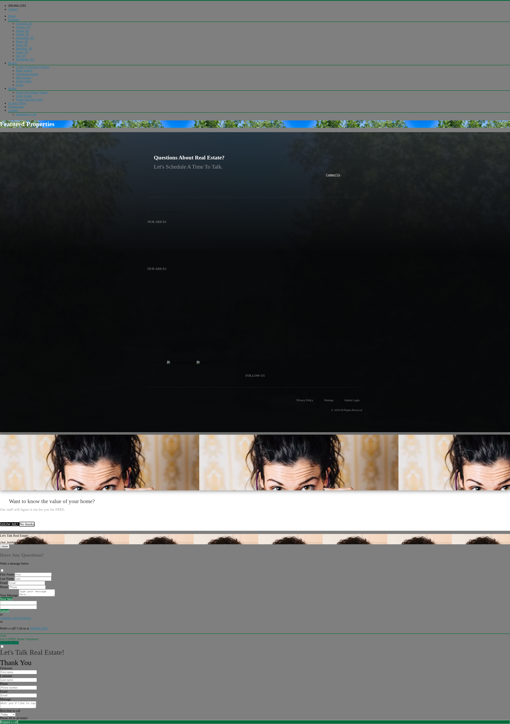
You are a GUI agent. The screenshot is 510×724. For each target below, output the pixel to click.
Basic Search (24, 70)
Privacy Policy (305, 400)
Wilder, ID (22, 34)
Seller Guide (24, 96)
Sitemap (328, 400)
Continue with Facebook (15, 618)
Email (3, 582)
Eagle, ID (22, 52)
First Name (7, 574)
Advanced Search (27, 74)
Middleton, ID (25, 59)
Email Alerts (23, 81)
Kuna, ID (22, 45)
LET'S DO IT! (9, 642)
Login (20, 85)
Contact (13, 9)
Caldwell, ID (24, 23)
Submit (4, 611)
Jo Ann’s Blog (17, 103)
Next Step (6, 599)
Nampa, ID (23, 27)
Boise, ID (22, 41)
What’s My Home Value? (32, 92)
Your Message (9, 595)
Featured (13, 19)
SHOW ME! (9, 524)
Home (12, 16)
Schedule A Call (26, 114)
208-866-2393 (17, 5)
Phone (4, 587)
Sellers (12, 88)
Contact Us (333, 175)
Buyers (12, 63)
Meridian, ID (24, 48)
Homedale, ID (25, 38)
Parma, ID (22, 30)
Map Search (23, 77)
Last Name (7, 578)
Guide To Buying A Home (32, 67)
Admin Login (352, 400)
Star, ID (21, 56)
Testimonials (16, 106)
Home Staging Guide (29, 99)
